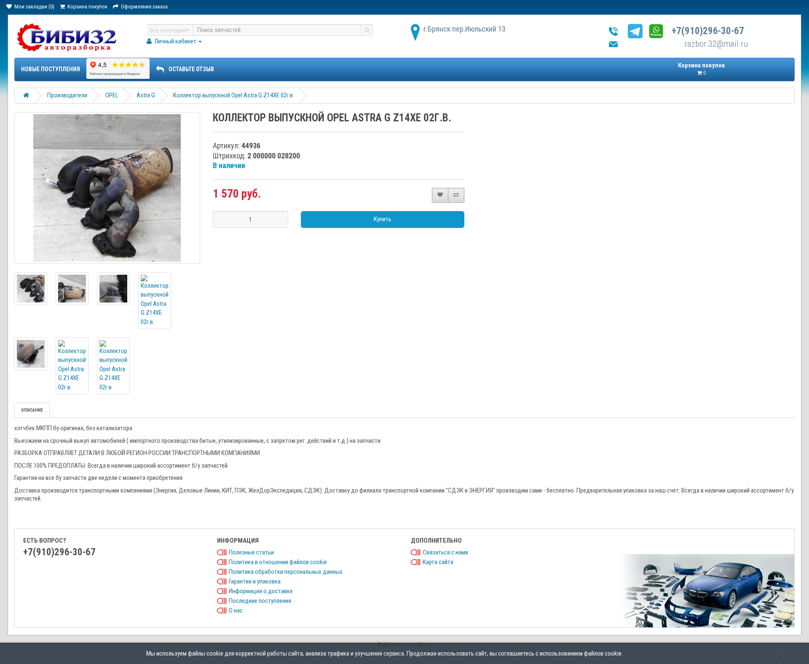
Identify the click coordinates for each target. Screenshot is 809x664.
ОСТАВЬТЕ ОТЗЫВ (191, 69)
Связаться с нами (445, 552)
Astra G (146, 95)
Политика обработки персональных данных (286, 572)
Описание (32, 410)
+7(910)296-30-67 (708, 31)
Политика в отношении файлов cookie (278, 562)
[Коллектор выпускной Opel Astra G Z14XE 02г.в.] (107, 188)
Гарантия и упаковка (255, 581)
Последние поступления (260, 601)
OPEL (111, 95)
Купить (382, 219)
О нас (236, 610)
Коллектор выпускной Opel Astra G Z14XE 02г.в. (233, 95)
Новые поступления (50, 69)
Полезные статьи (251, 552)
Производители (67, 95)
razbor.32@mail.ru (716, 44)
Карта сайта (438, 562)
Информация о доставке (261, 591)
